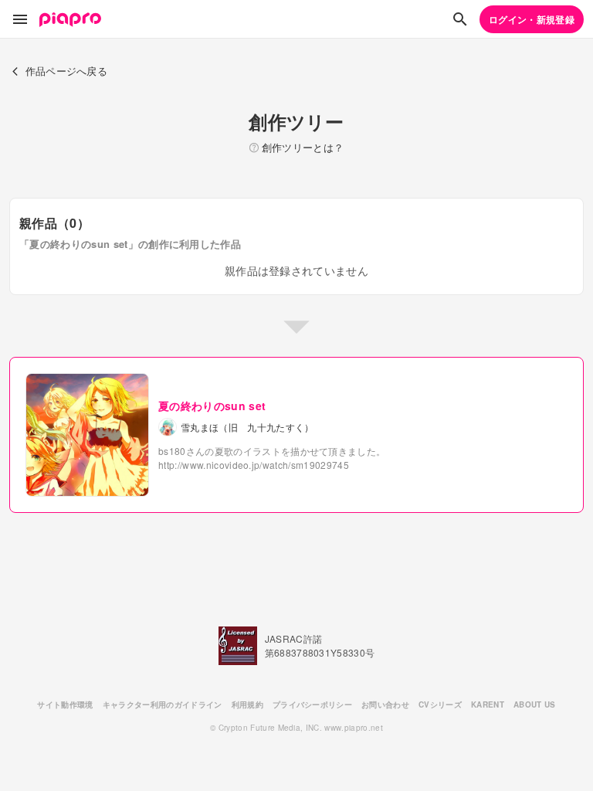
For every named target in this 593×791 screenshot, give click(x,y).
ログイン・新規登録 (531, 19)
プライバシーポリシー (312, 704)
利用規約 (247, 704)
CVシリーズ (440, 704)
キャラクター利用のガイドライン (162, 704)
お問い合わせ (385, 704)
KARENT (487, 704)
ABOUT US (534, 704)
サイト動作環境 (65, 704)
